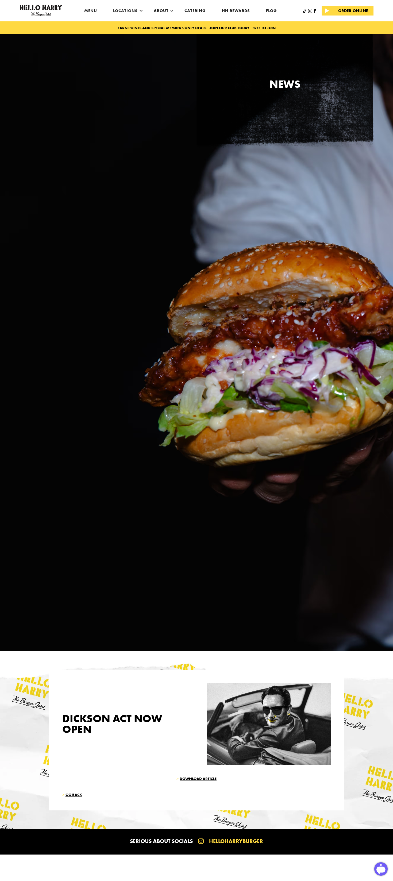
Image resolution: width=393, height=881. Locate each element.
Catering (195, 10)
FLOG (271, 10)
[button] (125, 10)
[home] (41, 10)
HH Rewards (236, 10)
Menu (90, 10)
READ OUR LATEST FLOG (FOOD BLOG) (196, 27)
